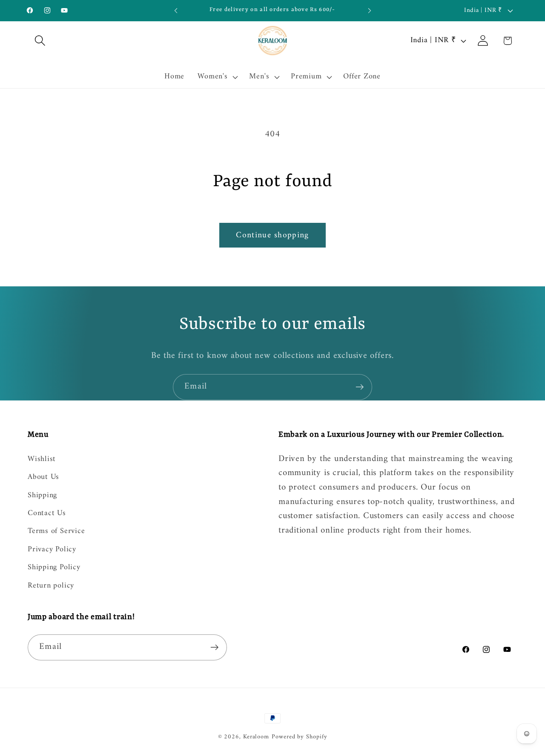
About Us (43, 477)
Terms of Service (56, 532)
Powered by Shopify (299, 737)
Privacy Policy (52, 549)
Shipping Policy (54, 567)
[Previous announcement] (175, 10)
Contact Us (47, 513)
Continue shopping (272, 235)
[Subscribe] (359, 387)
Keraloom (256, 737)
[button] (40, 41)
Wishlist (42, 459)
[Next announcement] (369, 10)
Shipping (42, 495)
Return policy (51, 586)
